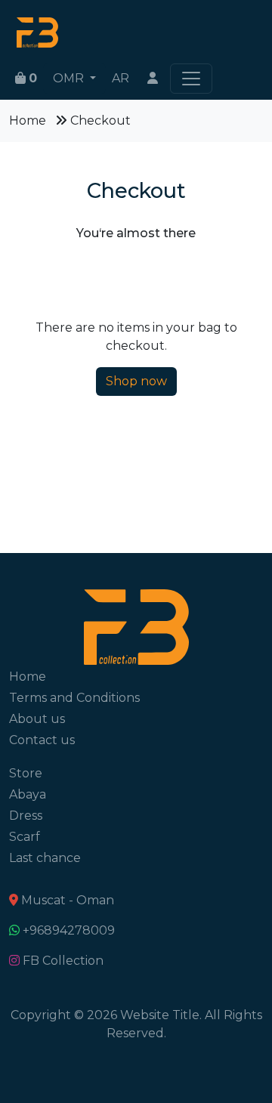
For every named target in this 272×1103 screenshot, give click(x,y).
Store (25, 773)
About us (37, 719)
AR (120, 78)
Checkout (100, 120)
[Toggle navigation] (191, 78)
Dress (25, 815)
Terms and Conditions (74, 698)
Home (27, 120)
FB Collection (63, 960)
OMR (70, 78)
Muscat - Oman (67, 900)
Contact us (42, 740)
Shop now (136, 381)
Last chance (45, 858)
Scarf (24, 837)
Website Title (159, 1015)
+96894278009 (69, 930)
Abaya (27, 794)
